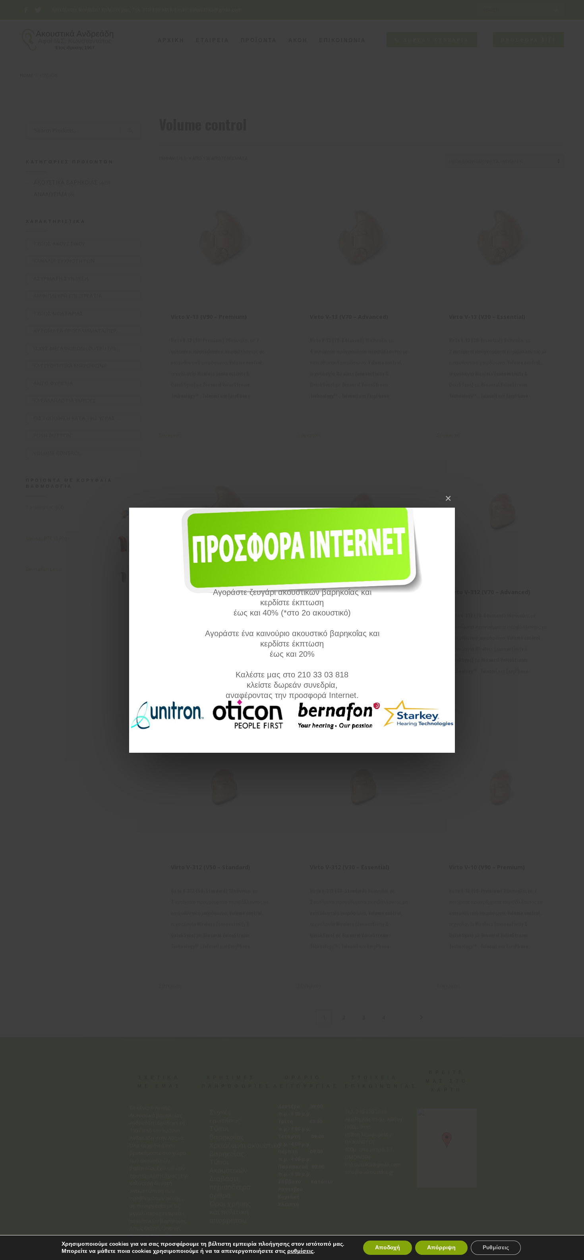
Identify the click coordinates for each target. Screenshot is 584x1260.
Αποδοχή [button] (387, 1247)
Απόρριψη (441, 1247)
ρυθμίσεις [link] (300, 1251)
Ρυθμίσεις (496, 1247)
